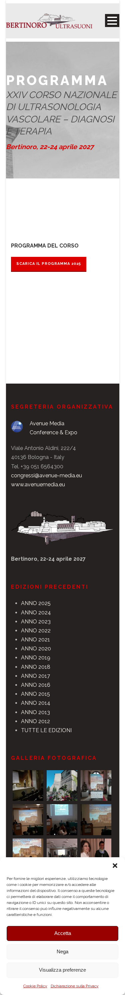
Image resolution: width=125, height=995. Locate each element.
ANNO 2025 (36, 603)
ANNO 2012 (35, 721)
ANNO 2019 (35, 657)
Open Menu (112, 20)
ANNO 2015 (35, 694)
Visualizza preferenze (62, 970)
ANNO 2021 (35, 639)
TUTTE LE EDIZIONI (46, 730)
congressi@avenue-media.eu (46, 475)
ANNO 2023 (36, 621)
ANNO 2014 (35, 703)
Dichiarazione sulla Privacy (75, 986)
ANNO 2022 (36, 630)
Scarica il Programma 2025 (48, 264)
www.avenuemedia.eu (38, 484)
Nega (62, 951)
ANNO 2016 (35, 685)
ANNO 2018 (35, 667)
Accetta (62, 933)
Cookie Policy (35, 986)
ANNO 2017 (35, 676)
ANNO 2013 (35, 712)
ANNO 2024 (36, 612)
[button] (115, 865)
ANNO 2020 (36, 648)
